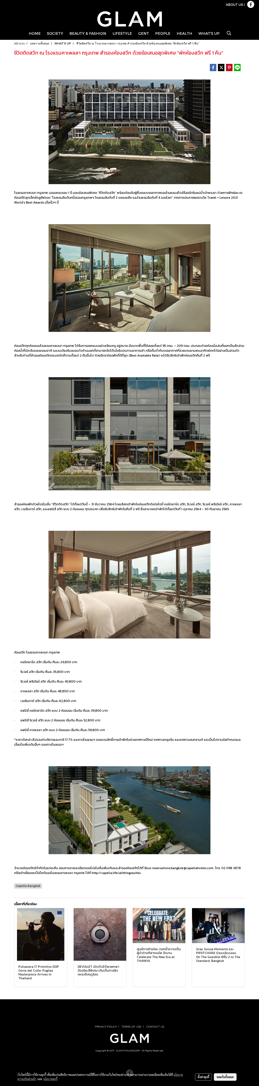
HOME (35, 33)
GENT (143, 33)
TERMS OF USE (131, 1026)
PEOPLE (162, 33)
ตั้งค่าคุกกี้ (203, 1077)
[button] (229, 33)
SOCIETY (55, 33)
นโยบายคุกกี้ (50, 1079)
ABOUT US (234, 4)
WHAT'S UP (209, 33)
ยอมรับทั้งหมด (225, 1077)
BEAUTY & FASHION (87, 33)
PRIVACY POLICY (106, 1026)
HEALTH (184, 33)
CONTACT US (155, 1026)
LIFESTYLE (122, 33)
